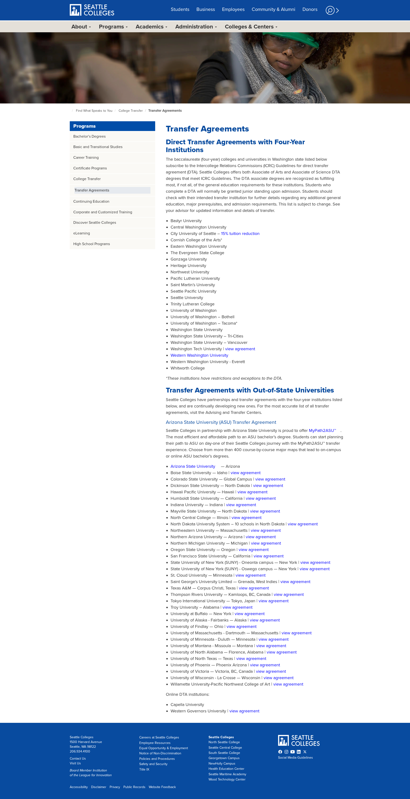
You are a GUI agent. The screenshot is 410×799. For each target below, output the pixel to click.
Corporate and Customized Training (102, 212)
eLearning (81, 233)
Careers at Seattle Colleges (159, 737)
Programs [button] (112, 26)
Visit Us (75, 763)
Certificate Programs (90, 168)
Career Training (86, 157)
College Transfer (131, 111)
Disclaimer (98, 787)
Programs (84, 126)
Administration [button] (194, 26)
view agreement (240, 348)
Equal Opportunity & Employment (163, 748)
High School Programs (91, 244)
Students (180, 9)
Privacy (115, 787)
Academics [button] (150, 26)
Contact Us (78, 759)
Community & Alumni (273, 9)
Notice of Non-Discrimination (160, 753)
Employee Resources (155, 743)
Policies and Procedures (157, 759)
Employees (233, 9)
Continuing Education (91, 201)
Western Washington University (199, 355)
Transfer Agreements (165, 110)
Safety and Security (153, 764)
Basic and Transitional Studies (97, 147)
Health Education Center (226, 769)
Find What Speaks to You (94, 111)
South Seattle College (224, 753)
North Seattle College (224, 742)
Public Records (134, 787)
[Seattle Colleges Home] (92, 10)
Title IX (144, 769)
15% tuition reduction (240, 233)
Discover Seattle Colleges (94, 222)
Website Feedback (162, 787)
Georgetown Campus (224, 758)
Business (205, 9)
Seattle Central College (225, 748)
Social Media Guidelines (295, 758)
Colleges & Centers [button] (250, 26)
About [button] (80, 26)
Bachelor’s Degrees (89, 136)
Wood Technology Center (227, 779)
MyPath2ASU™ (322, 430)
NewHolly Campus (222, 764)
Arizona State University (193, 466)
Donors (310, 9)
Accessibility (79, 787)
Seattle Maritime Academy (227, 774)
